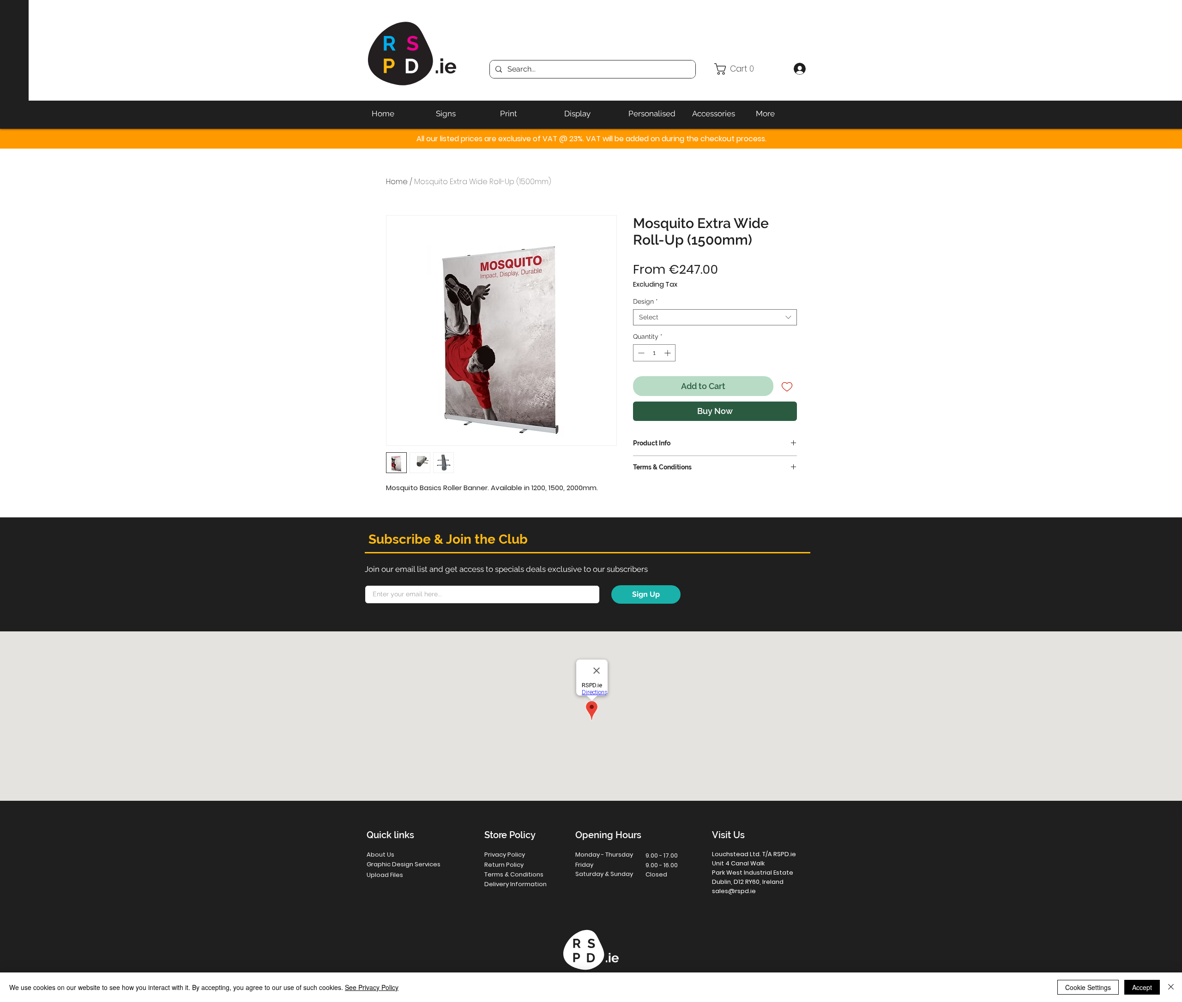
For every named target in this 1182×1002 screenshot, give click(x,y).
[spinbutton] (654, 353)
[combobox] (715, 317)
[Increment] (668, 353)
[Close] (1170, 987)
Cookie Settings (1088, 987)
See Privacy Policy (371, 987)
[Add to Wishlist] (787, 386)
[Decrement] (640, 353)
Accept (1142, 987)
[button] (750, 69)
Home (397, 181)
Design (645, 301)
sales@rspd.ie (734, 891)
